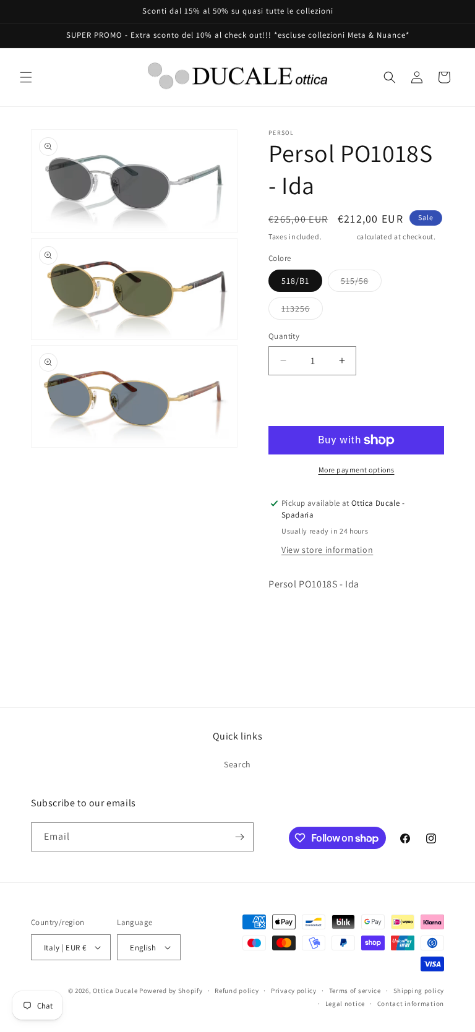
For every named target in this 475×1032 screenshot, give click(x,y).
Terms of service (355, 990)
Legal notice (345, 1003)
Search (237, 764)
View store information (327, 549)
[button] (26, 77)
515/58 (361, 283)
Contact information (410, 1003)
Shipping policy (419, 990)
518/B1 (295, 280)
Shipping (339, 236)
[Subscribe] (239, 836)
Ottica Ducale (115, 990)
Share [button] (292, 622)
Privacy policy (294, 990)
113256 (302, 311)
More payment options (357, 469)
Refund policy (237, 990)
